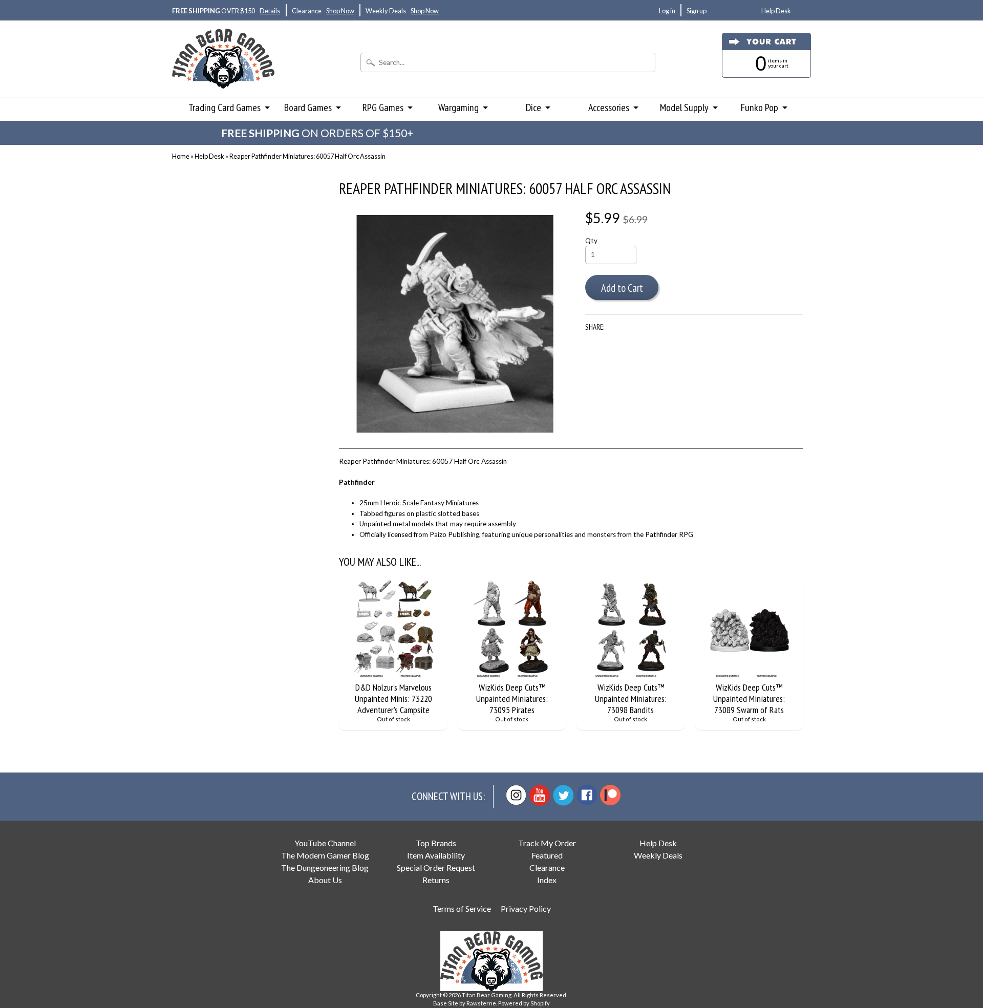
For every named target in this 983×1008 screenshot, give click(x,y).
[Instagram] (516, 795)
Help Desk (776, 11)
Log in (667, 11)
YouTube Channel (325, 843)
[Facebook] (586, 795)
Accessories (608, 107)
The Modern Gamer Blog (325, 855)
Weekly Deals (658, 855)
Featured (547, 855)
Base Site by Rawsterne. (465, 1003)
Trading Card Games (224, 107)
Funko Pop (759, 107)
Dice (533, 107)
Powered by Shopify (524, 1003)
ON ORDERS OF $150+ (317, 132)
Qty (591, 241)
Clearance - (323, 11)
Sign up (697, 11)
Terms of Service (462, 908)
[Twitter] (563, 795)
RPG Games (382, 107)
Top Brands (436, 843)
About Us (325, 880)
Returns (436, 880)
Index (547, 880)
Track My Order (547, 843)
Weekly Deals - (402, 11)
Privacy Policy (526, 908)
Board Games (308, 107)
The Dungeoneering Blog (325, 867)
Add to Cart (622, 288)
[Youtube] (539, 795)
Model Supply (684, 107)
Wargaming (458, 107)
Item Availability (436, 855)
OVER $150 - (226, 11)
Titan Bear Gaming (486, 995)
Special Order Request (436, 867)
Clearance (547, 867)
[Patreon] (610, 795)
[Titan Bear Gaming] (223, 75)
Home (180, 156)
